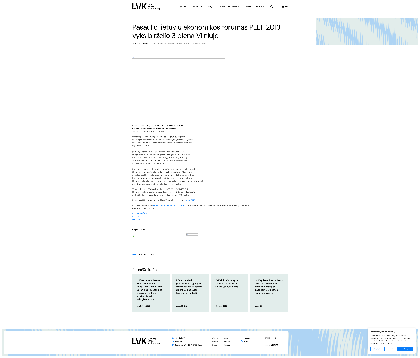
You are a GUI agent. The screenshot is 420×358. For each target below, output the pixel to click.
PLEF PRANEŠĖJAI (140, 213)
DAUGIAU (136, 219)
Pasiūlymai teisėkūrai (230, 6)
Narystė (211, 6)
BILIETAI (135, 216)
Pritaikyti (377, 349)
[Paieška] (271, 6)
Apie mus (183, 6)
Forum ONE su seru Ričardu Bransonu (170, 205)
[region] (392, 341)
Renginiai (227, 341)
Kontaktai (260, 6)
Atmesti (390, 349)
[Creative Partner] (274, 345)
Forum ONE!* (190, 200)
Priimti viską (405, 349)
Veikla (248, 6)
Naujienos (197, 6)
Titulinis (135, 44)
